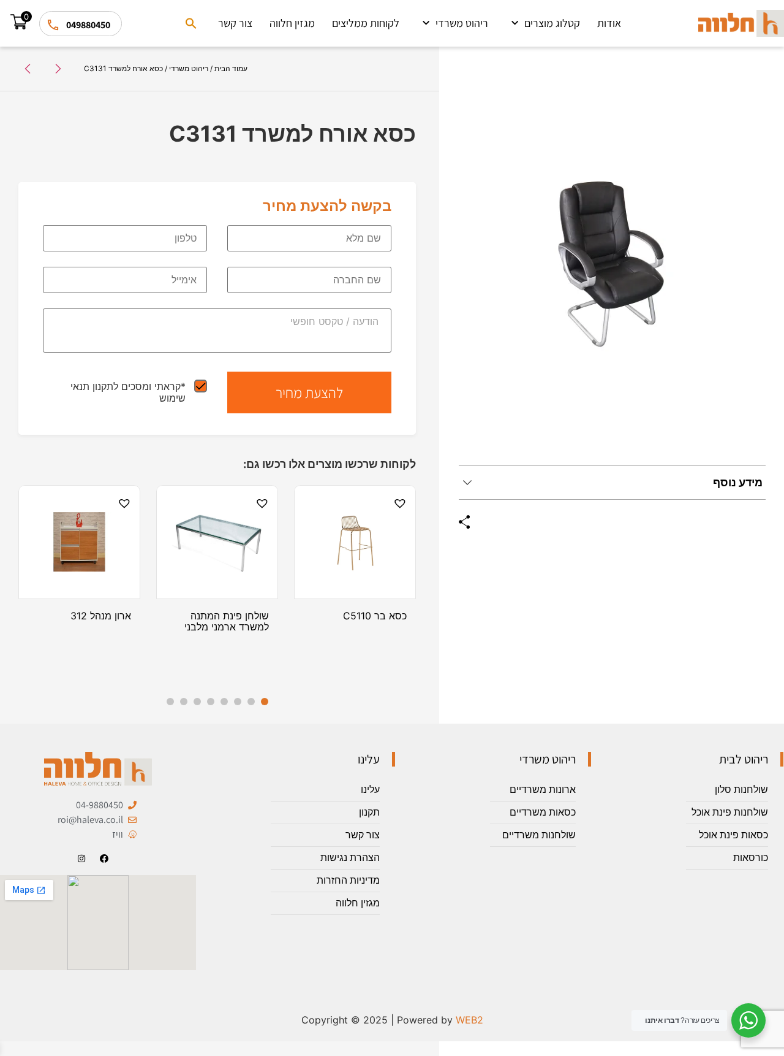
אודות (609, 23)
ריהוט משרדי (461, 23)
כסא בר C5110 (375, 615)
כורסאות (750, 857)
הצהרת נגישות (350, 857)
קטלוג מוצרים (552, 23)
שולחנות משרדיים (539, 835)
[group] (612, 266)
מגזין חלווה (292, 23)
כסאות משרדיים (543, 812)
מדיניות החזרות (348, 880)
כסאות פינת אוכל (733, 835)
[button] (191, 23)
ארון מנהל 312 (100, 615)
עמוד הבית (230, 68)
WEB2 (469, 1020)
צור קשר (235, 23)
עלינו (370, 789)
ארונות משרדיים (543, 789)
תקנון (369, 812)
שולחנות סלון (741, 789)
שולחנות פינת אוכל (730, 812)
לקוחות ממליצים (365, 23)
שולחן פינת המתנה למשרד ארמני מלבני (226, 621)
